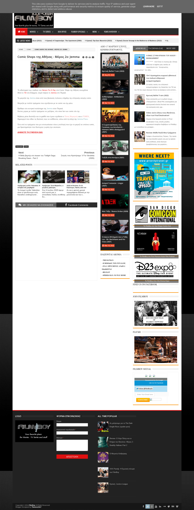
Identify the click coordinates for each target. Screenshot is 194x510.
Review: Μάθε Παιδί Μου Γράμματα (161, 132)
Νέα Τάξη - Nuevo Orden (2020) (115, 211)
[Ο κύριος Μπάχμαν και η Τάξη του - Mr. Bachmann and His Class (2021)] (115, 222)
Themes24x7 (36, 507)
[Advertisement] (130, 18)
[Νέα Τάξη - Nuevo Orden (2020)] (115, 197)
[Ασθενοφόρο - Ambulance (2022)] (115, 82)
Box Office (62, 31)
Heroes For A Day (49, 90)
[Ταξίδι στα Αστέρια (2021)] (115, 143)
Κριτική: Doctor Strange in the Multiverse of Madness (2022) (120, 41)
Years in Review (110, 31)
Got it (160, 6)
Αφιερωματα (19, 146)
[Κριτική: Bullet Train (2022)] (115, 56)
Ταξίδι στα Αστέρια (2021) (113, 157)
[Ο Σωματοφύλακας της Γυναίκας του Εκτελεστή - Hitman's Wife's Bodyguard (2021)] (115, 110)
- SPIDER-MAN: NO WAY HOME (114, 275)
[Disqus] (56, 245)
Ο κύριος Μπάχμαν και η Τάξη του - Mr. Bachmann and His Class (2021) (114, 239)
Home (23, 31)
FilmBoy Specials (78, 31)
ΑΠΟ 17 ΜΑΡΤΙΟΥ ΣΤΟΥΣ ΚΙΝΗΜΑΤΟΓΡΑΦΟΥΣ (113, 48)
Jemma (54, 93)
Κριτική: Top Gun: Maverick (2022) (80, 41)
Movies (33, 31)
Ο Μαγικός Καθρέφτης (118, 454)
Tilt (25, 93)
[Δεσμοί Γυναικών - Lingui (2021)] (115, 168)
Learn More (148, 6)
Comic (29, 49)
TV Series (47, 31)
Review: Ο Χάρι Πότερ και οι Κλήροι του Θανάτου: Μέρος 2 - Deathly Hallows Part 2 (122, 441)
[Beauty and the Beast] (155, 362)
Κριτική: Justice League (119, 484)
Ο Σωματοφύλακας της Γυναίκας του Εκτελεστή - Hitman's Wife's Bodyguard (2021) (113, 128)
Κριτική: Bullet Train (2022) (157, 95)
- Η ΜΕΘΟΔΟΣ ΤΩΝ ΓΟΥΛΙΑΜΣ (114, 263)
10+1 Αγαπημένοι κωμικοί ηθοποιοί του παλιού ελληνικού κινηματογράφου (161, 78)
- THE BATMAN (107, 260)
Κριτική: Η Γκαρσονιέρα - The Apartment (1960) (45, 41)
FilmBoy (32, 505)
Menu (95, 31)
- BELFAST (106, 272)
